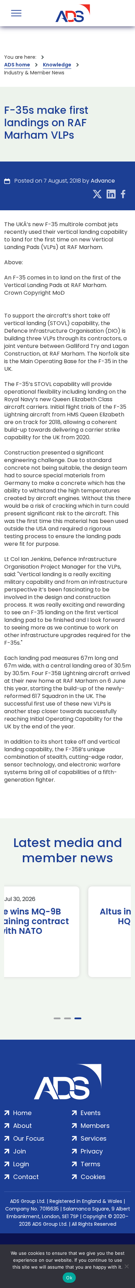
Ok (69, 1277)
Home (22, 1112)
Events (91, 1112)
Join (19, 1151)
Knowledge (57, 64)
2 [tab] (67, 1018)
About (22, 1125)
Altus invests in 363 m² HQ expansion (69, 916)
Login (21, 1164)
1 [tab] (57, 1018)
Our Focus (28, 1138)
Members (95, 1125)
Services (94, 1138)
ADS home (17, 64)
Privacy (92, 1151)
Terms (90, 1164)
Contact (26, 1176)
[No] (126, 1266)
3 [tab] (77, 1018)
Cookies (93, 1176)
